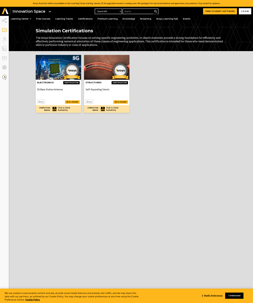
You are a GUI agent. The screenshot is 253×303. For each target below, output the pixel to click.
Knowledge (129, 18)
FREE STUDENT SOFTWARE (220, 11)
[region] (126, 296)
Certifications (85, 18)
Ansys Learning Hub (167, 18)
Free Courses (43, 18)
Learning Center (20, 18)
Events (186, 18)
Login (245, 11)
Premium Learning (108, 18)
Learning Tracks (64, 18)
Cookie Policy (32, 299)
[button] (5, 11)
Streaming (145, 18)
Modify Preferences (213, 295)
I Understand (234, 295)
